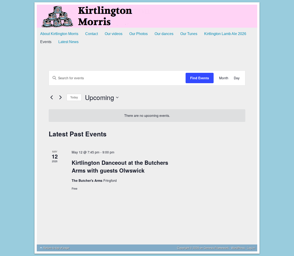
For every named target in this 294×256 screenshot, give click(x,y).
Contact (91, 34)
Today (74, 97)
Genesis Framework (216, 248)
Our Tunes (188, 34)
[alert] (147, 115)
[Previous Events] (51, 97)
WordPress (238, 248)
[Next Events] (60, 97)
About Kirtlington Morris (59, 34)
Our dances (164, 34)
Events (45, 42)
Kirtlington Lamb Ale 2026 (225, 34)
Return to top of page (56, 248)
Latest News (68, 42)
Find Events (199, 78)
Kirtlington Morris (147, 16)
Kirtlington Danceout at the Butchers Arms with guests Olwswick (120, 166)
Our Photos (138, 34)
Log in (251, 248)
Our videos (113, 34)
